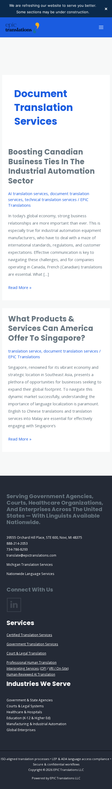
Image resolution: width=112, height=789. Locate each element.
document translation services (70, 351)
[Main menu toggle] (101, 27)
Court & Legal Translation (26, 653)
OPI (43, 668)
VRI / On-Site (58, 668)
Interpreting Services (23, 668)
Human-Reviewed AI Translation (31, 674)
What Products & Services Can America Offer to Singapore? (50, 328)
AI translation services (28, 193)
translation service (24, 351)
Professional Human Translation (32, 662)
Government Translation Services (32, 644)
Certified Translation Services (29, 635)
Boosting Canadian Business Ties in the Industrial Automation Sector (51, 166)
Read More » (20, 287)
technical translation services (51, 199)
